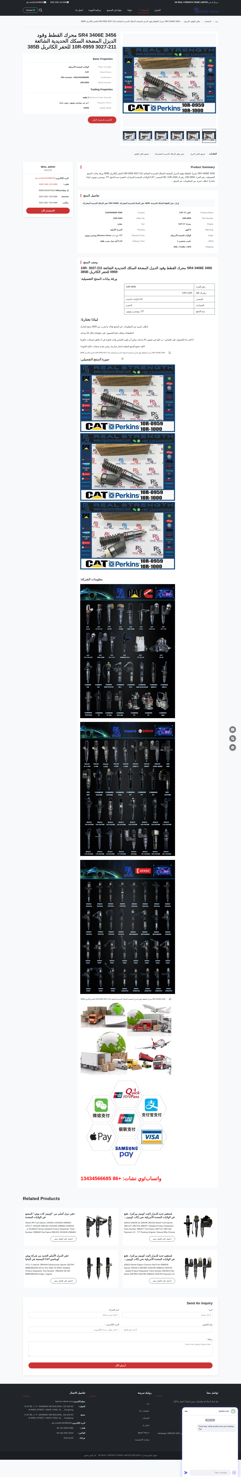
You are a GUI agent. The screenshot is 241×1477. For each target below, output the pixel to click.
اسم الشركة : (113, 1310)
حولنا (129, 10)
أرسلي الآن (120, 1365)
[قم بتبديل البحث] (40, 10)
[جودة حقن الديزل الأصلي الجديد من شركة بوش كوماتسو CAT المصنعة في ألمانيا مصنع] (99, 1269)
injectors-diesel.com (64, 1401)
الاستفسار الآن (48, 210)
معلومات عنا (144, 1411)
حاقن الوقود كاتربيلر (192, 21)
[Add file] (234, 1472)
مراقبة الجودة (95, 10)
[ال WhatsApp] (232, 747)
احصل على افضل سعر (162, 1239)
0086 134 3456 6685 (48, 184)
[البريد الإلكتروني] (232, 729)
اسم (210, 1310)
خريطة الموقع (143, 1432)
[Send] (186, 1472)
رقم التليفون (208, 1324)
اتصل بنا (79, 10)
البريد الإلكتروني (112, 1324)
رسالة (209, 1339)
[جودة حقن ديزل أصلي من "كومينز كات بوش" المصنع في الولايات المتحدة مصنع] (99, 1227)
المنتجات (144, 10)
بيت (216, 21)
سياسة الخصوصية (142, 1440)
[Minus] (186, 1411)
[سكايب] (232, 738)
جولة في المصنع (114, 10)
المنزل (157, 10)
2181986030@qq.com (35, 2)
